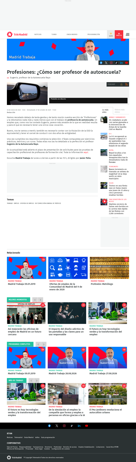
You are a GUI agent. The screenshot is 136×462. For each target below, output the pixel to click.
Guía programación (48, 437)
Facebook (101, 62)
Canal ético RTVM (112, 447)
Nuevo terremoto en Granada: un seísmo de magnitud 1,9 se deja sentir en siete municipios (104, 169)
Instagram (111, 63)
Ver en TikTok (72, 426)
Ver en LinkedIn (79, 426)
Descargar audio (121, 84)
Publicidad (57, 447)
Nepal (111, 150)
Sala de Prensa (12, 447)
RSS (126, 84)
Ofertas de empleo (27, 203)
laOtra (37, 437)
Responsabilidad (25, 447)
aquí (86, 152)
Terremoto (113, 166)
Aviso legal (38, 449)
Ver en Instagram (64, 426)
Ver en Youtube (86, 426)
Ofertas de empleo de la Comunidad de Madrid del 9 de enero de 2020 (68, 268)
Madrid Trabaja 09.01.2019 (26, 268)
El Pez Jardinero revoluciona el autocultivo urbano (105, 411)
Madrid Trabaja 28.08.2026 (67, 357)
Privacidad (29, 449)
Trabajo (10, 203)
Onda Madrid (72, 34)
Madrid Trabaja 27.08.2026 (107, 357)
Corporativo (14, 443)
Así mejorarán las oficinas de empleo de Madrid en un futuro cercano (26, 313)
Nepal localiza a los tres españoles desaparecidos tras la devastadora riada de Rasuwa (104, 152)
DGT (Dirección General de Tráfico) (48, 203)
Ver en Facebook (49, 426)
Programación (93, 34)
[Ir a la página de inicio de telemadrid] (17, 34)
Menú (127, 34)
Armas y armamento (117, 117)
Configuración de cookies (61, 449)
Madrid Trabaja (15, 281)
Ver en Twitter (57, 426)
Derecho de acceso (70, 447)
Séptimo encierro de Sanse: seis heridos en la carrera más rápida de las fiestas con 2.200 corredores (104, 202)
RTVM (9, 434)
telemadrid (14, 458)
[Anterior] (35, 299)
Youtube (126, 63)
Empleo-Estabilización (86, 447)
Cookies (47, 449)
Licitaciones (100, 447)
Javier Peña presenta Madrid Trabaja (68, 50)
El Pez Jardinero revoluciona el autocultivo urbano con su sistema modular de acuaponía (107, 394)
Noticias (37, 34)
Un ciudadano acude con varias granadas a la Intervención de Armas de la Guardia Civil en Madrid (104, 119)
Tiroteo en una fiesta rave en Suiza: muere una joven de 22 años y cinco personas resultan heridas (104, 185)
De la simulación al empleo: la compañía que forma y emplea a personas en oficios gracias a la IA (67, 394)
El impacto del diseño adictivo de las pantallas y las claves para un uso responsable (67, 313)
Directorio (48, 447)
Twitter (106, 62)
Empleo (16, 203)
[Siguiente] (40, 299)
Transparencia (38, 447)
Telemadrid (18, 437)
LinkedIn (121, 63)
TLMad (54, 34)
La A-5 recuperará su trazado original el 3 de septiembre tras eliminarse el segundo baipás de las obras (104, 136)
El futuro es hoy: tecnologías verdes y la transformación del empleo (107, 313)
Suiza (111, 183)
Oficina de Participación (15, 449)
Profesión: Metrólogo (109, 268)
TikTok (116, 62)
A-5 (110, 134)
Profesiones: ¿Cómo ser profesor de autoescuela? (27, 93)
